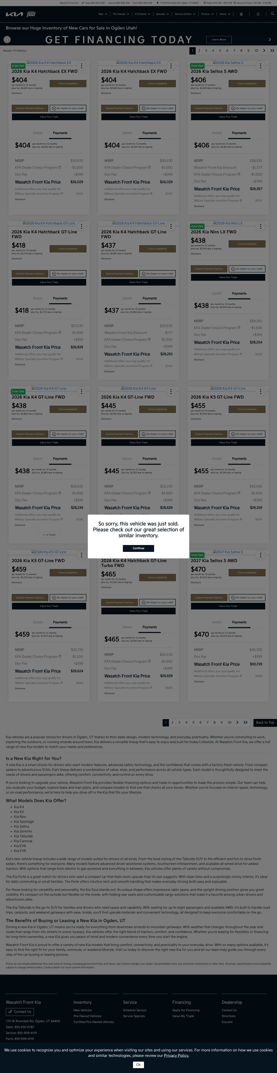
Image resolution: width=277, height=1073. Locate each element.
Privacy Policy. (176, 1056)
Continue (138, 548)
